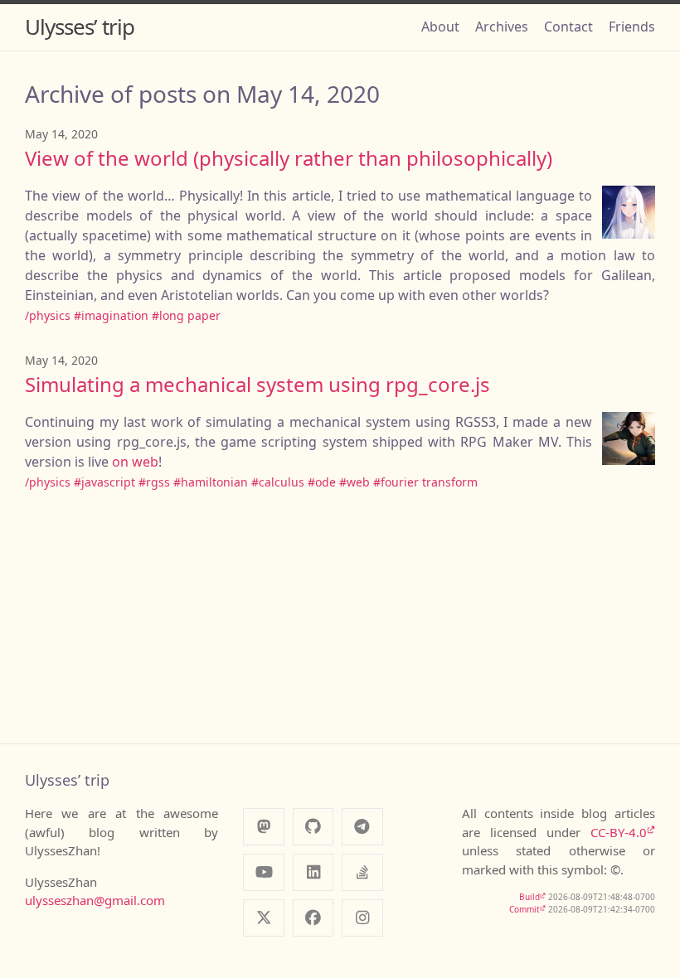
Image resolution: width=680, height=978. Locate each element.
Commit (524, 909)
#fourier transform (425, 482)
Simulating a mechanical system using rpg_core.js (257, 384)
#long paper (186, 315)
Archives (501, 26)
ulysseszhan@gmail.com (95, 900)
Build (529, 897)
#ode (322, 482)
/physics (47, 315)
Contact (568, 26)
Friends (632, 26)
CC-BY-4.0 (618, 832)
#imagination (111, 315)
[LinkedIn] (313, 872)
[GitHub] (313, 826)
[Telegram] (362, 826)
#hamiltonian (210, 482)
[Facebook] (313, 918)
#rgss (154, 482)
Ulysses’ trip (79, 26)
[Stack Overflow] (362, 872)
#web (354, 482)
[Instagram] (362, 918)
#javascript (104, 482)
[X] (263, 918)
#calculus (277, 482)
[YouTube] (263, 872)
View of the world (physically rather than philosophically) (288, 158)
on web (135, 462)
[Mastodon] (263, 826)
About (440, 26)
